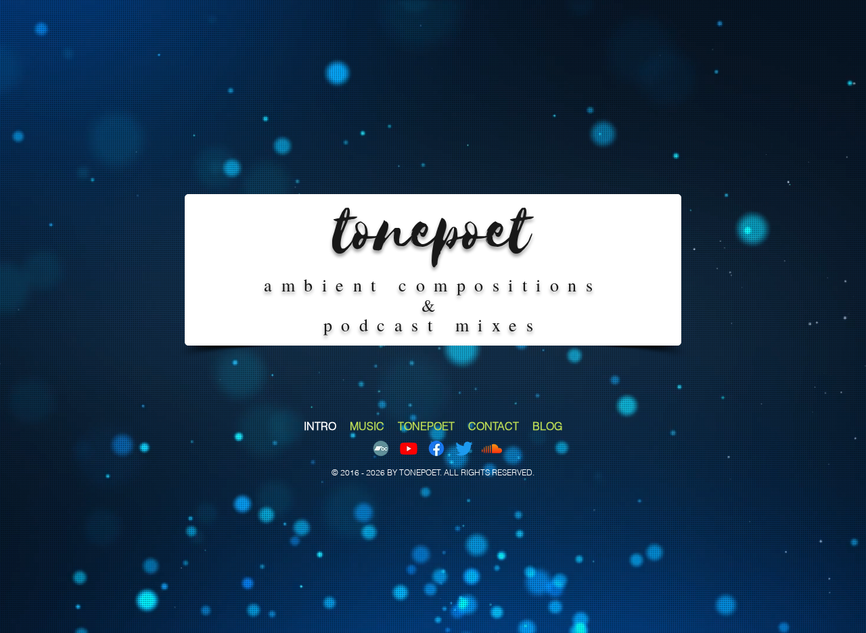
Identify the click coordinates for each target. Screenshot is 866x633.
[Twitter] (464, 448)
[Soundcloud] (492, 448)
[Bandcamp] (381, 448)
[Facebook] (436, 448)
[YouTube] (408, 448)
